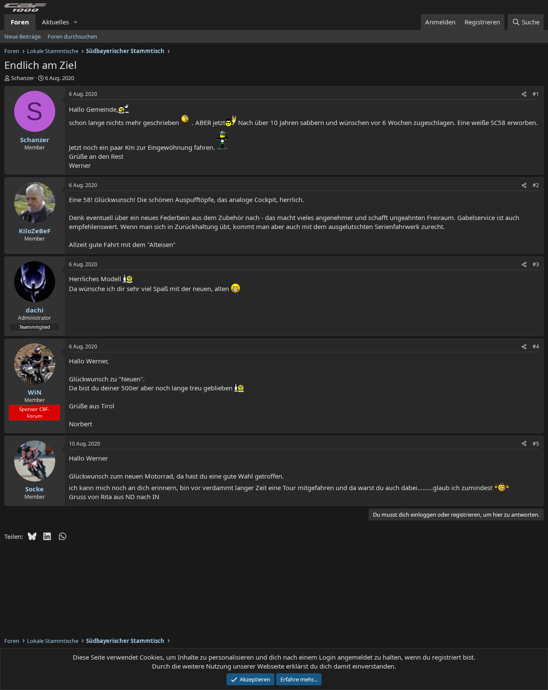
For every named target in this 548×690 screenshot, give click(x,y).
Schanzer (22, 78)
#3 (536, 264)
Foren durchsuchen (72, 36)
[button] (76, 22)
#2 (536, 185)
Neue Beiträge (22, 36)
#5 (536, 443)
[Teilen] (524, 94)
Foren (20, 22)
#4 (536, 346)
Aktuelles (55, 22)
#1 (536, 94)
